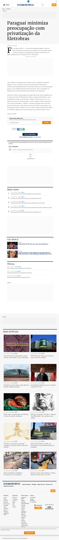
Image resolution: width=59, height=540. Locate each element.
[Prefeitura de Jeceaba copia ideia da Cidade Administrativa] (16, 372)
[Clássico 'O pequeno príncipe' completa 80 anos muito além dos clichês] (16, 431)
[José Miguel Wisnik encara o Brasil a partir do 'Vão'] (43, 372)
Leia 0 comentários (30, 134)
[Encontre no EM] (42, 4)
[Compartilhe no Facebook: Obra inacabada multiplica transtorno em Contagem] (15, 470)
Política (5, 499)
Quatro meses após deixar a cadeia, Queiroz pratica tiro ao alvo (43, 474)
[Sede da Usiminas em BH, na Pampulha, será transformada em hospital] (43, 431)
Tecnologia (23, 515)
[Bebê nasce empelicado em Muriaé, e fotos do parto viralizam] (16, 401)
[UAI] (28, 1)
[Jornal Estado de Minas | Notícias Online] (25, 5)
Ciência (22, 510)
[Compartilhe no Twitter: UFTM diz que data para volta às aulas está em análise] (43, 353)
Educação (6, 511)
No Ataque (23, 522)
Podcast (23, 520)
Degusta (23, 514)
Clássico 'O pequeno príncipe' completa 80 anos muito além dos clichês (16, 445)
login (34, 137)
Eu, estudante (33, 502)
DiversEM (6, 505)
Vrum (13, 505)
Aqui (13, 504)
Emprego (23, 505)
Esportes (23, 517)
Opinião (23, 500)
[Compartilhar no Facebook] (18, 129)
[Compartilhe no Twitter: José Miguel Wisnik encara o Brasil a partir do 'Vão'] (43, 383)
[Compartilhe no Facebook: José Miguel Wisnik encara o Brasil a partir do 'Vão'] (42, 383)
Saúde (5, 507)
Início (4, 8)
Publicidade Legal (6, 514)
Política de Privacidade (5, 530)
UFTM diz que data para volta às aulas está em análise (42, 357)
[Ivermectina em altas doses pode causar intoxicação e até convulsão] (16, 343)
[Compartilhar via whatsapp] (23, 129)
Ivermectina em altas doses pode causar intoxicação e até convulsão (16, 357)
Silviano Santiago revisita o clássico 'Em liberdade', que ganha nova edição (43, 416)
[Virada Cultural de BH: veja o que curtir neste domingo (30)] (12, 245)
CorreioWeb (32, 497)
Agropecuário (24, 523)
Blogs (13, 502)
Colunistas (6, 508)
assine (39, 137)
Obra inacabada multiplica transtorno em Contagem (13, 474)
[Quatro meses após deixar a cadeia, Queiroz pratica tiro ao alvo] (43, 460)
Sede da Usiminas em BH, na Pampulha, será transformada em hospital (43, 445)
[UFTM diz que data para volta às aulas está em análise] (43, 343)
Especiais (23, 502)
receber (46, 122)
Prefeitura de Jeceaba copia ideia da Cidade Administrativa (16, 386)
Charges (23, 506)
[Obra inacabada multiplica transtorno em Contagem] (16, 460)
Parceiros (14, 500)
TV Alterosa (15, 499)
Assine (54, 4)
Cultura (5, 510)
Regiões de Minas (23, 498)
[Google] (30, 156)
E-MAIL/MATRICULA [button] (31, 158)
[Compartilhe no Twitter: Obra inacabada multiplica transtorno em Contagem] (16, 470)
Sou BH (14, 507)
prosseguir (29, 533)
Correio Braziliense (32, 500)
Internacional (6, 504)
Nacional (6, 502)
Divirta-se (23, 526)
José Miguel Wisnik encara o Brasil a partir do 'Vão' (43, 386)
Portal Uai (14, 497)
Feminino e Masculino (23, 512)
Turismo (23, 508)
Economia (8, 8)
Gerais (5, 497)
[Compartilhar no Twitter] (21, 129)
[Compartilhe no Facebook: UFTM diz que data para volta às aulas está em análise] (42, 353)
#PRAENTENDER (25, 503)
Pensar (22, 519)
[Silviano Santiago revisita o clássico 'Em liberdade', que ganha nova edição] (43, 401)
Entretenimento (24, 525)
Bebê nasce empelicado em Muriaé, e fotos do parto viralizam (16, 415)
